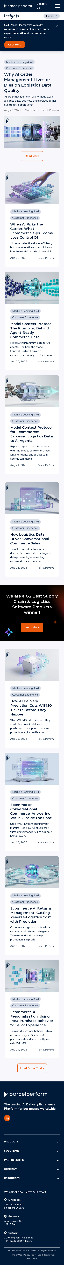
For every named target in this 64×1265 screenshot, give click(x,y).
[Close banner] (57, 25)
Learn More (32, 627)
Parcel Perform (50, 110)
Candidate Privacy (46, 1255)
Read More (32, 156)
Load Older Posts (32, 1068)
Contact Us (42, 5)
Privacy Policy (29, 1255)
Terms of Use (15, 1255)
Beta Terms (32, 1259)
